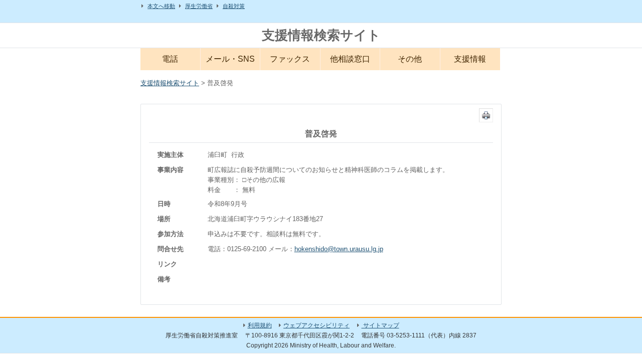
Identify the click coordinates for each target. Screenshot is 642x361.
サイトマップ (380, 325)
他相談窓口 (350, 59)
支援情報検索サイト (321, 35)
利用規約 (260, 325)
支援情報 (470, 59)
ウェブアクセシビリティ (316, 325)
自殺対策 (234, 6)
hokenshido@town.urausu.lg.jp (338, 249)
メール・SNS (230, 59)
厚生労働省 (199, 6)
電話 (170, 59)
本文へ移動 (161, 6)
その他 (410, 59)
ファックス (290, 59)
